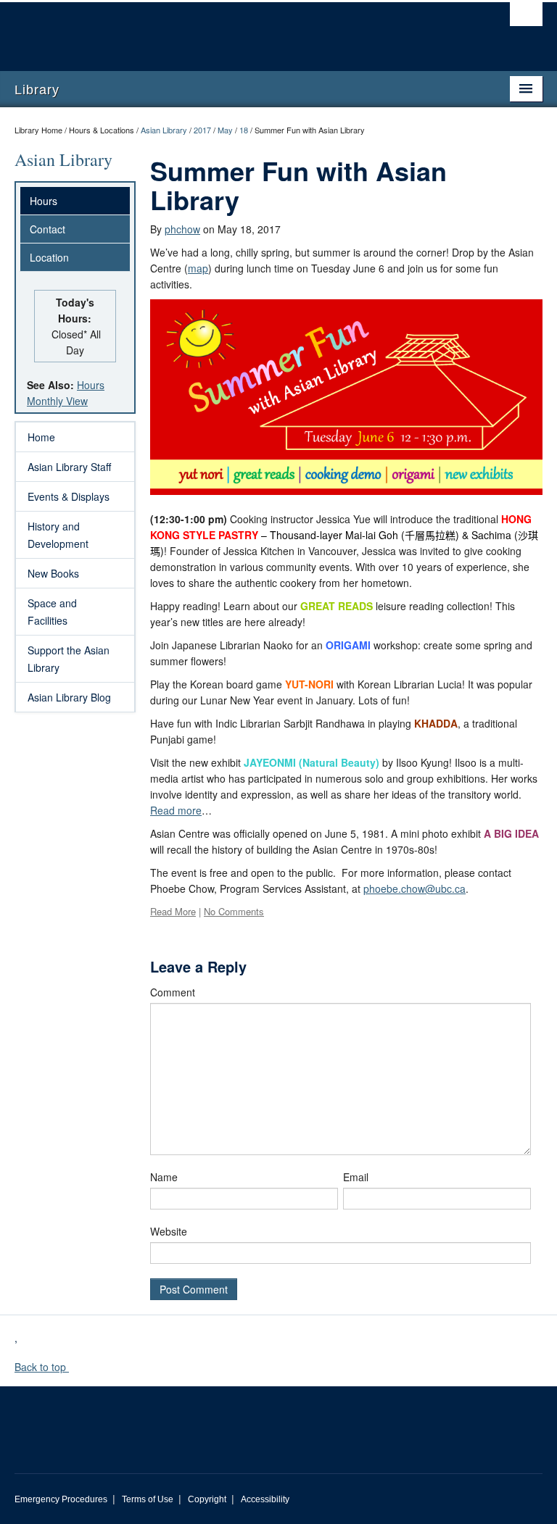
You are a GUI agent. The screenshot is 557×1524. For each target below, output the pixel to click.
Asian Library (164, 130)
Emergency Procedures (61, 1499)
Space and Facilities (52, 612)
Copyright (207, 1499)
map (198, 268)
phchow (182, 229)
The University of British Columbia (239, 29)
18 (243, 130)
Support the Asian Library (69, 659)
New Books (53, 573)
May (225, 130)
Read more (176, 810)
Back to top (42, 1366)
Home (41, 437)
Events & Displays (69, 496)
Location (49, 257)
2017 (202, 130)
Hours (43, 200)
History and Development (58, 535)
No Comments (234, 911)
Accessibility (265, 1499)
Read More (173, 911)
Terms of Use (147, 1499)
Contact (47, 229)
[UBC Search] (526, 18)
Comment (172, 992)
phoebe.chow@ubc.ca (414, 888)
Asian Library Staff (69, 466)
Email (355, 1177)
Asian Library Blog (69, 697)
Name (164, 1177)
